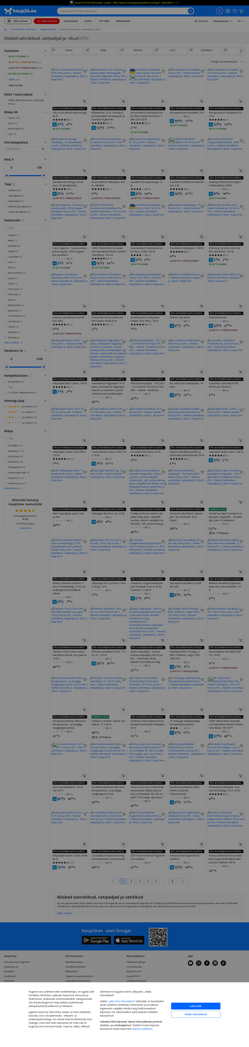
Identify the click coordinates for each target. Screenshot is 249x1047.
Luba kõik (195, 1006)
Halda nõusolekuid (196, 1014)
